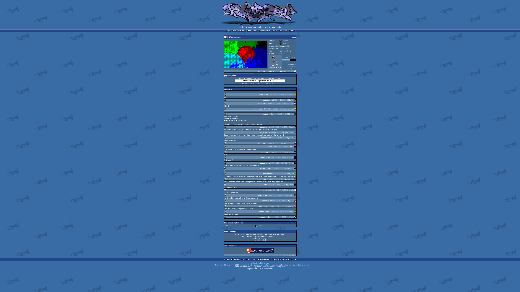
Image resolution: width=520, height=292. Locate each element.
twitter (254, 83)
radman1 (261, 226)
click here (262, 238)
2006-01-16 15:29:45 (278, 163)
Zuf (292, 174)
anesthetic (290, 103)
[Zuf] (295, 174)
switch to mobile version (260, 263)
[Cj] (295, 147)
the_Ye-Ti (290, 143)
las (292, 100)
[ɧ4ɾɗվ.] (295, 217)
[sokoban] (295, 212)
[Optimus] (295, 179)
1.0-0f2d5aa (224, 265)
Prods (234, 31)
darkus (291, 132)
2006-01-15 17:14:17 (278, 127)
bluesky (271, 83)
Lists (268, 31)
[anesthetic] (295, 103)
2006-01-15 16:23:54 (281, 100)
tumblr (266, 83)
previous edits (260, 240)
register (293, 255)
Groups (241, 31)
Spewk (291, 163)
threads (277, 83)
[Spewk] (295, 163)
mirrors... (292, 68)
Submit (291, 31)
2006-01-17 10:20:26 (280, 201)
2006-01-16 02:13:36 (279, 138)
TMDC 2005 (284, 48)
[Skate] (295, 138)
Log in (228, 31)
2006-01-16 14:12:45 (278, 158)
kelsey (291, 152)
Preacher (290, 71)
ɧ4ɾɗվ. (291, 217)
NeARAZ (290, 206)
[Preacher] (295, 71)
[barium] (295, 185)
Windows (284, 41)
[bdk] (295, 190)
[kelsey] (295, 152)
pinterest (260, 83)
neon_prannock (288, 109)
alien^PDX (290, 195)
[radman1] (256, 226)
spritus (291, 158)
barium (291, 185)
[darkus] (295, 132)
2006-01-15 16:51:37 (271, 109)
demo (283, 43)
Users (255, 31)
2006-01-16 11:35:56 (278, 152)
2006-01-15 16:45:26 (275, 103)
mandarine (243, 265)
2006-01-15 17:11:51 (281, 114)
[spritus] (295, 158)
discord (300, 265)
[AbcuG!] (295, 168)
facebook (248, 83)
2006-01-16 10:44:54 (281, 147)
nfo (294, 37)
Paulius (238, 37)
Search (274, 31)
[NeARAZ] (295, 206)
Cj (293, 147)
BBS (280, 31)
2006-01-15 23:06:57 (278, 132)
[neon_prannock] (295, 109)
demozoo (292, 66)
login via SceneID (265, 251)
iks (293, 114)
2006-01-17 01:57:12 (280, 190)
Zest (292, 201)
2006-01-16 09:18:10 (276, 143)
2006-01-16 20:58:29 (281, 174)
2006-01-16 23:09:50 (277, 179)
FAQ (285, 31)
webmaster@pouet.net (269, 267)
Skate (291, 138)
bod (249, 27)
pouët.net (215, 265)
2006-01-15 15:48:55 (276, 95)
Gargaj (291, 127)
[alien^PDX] (295, 195)
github (282, 267)
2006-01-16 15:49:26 (278, 168)
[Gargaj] (295, 127)
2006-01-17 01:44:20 (278, 185)
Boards (262, 31)
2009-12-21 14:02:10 (278, 217)
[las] (295, 100)
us (267, 27)
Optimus (290, 179)
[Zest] (295, 201)
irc (308, 265)
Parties (248, 31)
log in (286, 255)
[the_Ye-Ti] (295, 143)
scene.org (260, 265)
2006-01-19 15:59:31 (277, 206)
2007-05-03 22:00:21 (277, 212)
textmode (227, 226)
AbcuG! (291, 168)
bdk (292, 190)
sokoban (290, 212)
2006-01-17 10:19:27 (275, 195)
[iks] (295, 114)
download (291, 65)
